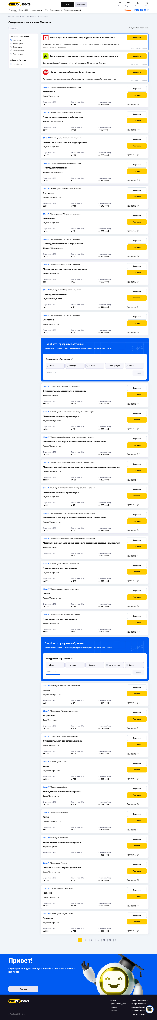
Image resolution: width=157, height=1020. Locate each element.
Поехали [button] (23, 989)
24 (104, 940)
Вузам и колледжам (118, 1004)
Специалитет (22, 47)
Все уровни (20, 40)
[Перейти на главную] (19, 4)
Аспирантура (23, 54)
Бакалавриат (23, 44)
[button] (137, 37)
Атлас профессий (138, 1007)
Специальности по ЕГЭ (39, 10)
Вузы (68, 4)
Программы (131, 104)
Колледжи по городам (140, 1011)
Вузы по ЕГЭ (23, 10)
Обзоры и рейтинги (138, 1004)
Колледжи (81, 4)
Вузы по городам (138, 1014)
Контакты (114, 1011)
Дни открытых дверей (72, 10)
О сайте (113, 1000)
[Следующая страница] (115, 940)
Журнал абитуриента (139, 1000)
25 (110, 940)
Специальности (56, 10)
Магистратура (23, 50)
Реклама (144, 48)
